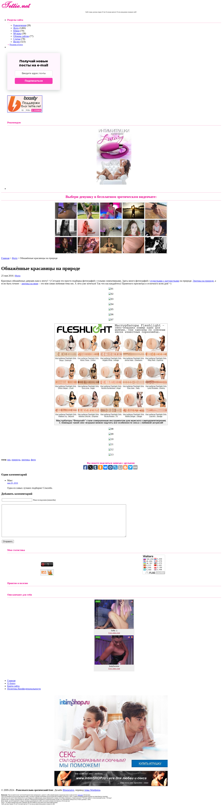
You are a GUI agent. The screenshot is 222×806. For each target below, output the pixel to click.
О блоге (11, 683)
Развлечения (19, 25)
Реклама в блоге (16, 44)
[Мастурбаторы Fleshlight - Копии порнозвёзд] (111, 424)
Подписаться (34, 80)
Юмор (16, 30)
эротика (25, 459)
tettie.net (80, 795)
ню (8, 459)
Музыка (17, 33)
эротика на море (29, 283)
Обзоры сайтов (21, 36)
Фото (16, 28)
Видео (16, 41)
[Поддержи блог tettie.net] (24, 111)
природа (16, 459)
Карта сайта (13, 686)
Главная (5, 258)
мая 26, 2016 (12, 483)
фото (33, 459)
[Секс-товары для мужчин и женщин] (111, 785)
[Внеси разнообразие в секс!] (111, 770)
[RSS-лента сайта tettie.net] (47, 574)
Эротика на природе (203, 281)
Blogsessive (68, 790)
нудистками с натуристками (164, 281)
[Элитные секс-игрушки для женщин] (114, 183)
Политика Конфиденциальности (24, 688)
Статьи (17, 39)
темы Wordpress (92, 790)
